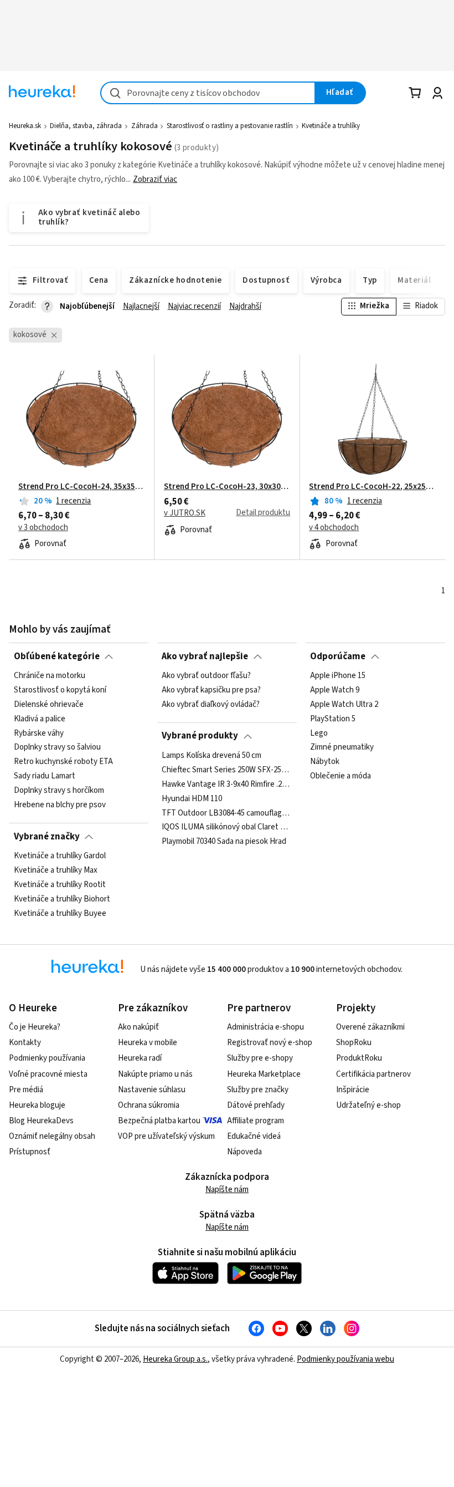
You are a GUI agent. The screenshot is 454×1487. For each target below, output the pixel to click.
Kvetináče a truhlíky (331, 126)
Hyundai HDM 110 (192, 798)
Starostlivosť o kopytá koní (60, 690)
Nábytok (324, 761)
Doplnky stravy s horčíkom (59, 790)
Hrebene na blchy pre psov (60, 805)
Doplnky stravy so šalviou (57, 747)
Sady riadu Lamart (44, 776)
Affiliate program (255, 1121)
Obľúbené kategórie (57, 656)
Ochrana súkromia (148, 1105)
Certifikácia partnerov (373, 1074)
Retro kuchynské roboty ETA (63, 761)
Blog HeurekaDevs (41, 1121)
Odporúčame (337, 656)
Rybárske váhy (39, 733)
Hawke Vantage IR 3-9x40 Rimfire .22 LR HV (227, 784)
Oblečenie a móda (340, 776)
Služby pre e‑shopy (260, 1058)
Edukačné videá (254, 1136)
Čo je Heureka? (34, 1027)
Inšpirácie (352, 1090)
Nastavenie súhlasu (151, 1090)
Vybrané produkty (200, 735)
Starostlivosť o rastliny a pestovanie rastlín (230, 126)
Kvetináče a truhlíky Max (55, 870)
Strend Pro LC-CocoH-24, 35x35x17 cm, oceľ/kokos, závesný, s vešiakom (81, 486)
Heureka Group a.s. (175, 1359)
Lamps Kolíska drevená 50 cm (211, 755)
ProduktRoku (359, 1058)
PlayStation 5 (332, 719)
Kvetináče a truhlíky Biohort (62, 898)
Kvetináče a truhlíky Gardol (60, 856)
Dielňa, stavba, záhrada (86, 126)
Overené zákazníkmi (370, 1027)
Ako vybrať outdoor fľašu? (206, 675)
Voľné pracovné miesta (48, 1074)
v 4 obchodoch (334, 527)
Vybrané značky (47, 836)
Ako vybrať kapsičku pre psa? (211, 690)
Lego (319, 733)
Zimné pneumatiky (342, 747)
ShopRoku (354, 1042)
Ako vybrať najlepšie (205, 656)
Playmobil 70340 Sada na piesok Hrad (224, 841)
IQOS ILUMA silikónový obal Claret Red (227, 827)
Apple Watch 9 (334, 690)
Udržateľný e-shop (368, 1105)
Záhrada (144, 126)
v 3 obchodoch (43, 527)
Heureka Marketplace (264, 1074)
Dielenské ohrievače (49, 704)
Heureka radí (140, 1058)
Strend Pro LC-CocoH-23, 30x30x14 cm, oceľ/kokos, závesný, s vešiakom (227, 486)
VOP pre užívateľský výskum (166, 1136)
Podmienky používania (47, 1058)
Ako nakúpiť (138, 1027)
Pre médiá (26, 1090)
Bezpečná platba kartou (159, 1121)
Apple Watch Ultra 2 (344, 704)
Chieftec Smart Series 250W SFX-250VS (227, 770)
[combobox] (208, 93)
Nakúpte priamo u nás (155, 1074)
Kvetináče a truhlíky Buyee (60, 913)
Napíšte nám (227, 1189)
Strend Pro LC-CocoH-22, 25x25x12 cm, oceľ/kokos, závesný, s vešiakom (372, 486)
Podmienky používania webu (345, 1359)
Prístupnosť (29, 1152)
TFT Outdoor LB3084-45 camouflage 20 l (227, 812)
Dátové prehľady (256, 1105)
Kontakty (25, 1042)
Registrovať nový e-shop (269, 1042)
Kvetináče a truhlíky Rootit (60, 884)
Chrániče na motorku (49, 675)
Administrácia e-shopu (265, 1027)
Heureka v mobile (147, 1042)
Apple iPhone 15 (337, 675)
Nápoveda (244, 1152)
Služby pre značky (257, 1090)
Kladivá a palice (39, 719)
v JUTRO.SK (184, 513)
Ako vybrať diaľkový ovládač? (211, 704)
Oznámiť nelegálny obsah (52, 1136)
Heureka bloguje (37, 1105)
